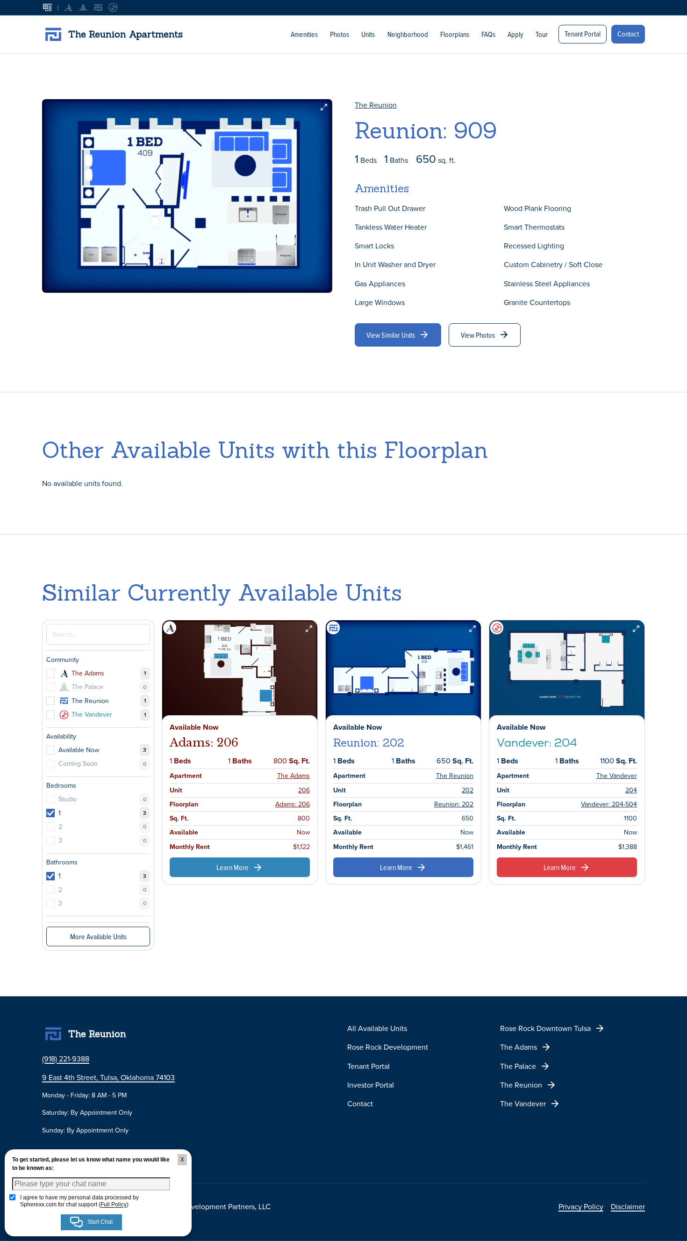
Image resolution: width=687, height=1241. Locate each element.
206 (304, 790)
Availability (61, 736)
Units (368, 34)
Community (62, 659)
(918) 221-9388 (65, 1058)
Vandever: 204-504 (609, 804)
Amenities (304, 34)
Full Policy (113, 1204)
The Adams (293, 775)
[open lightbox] (187, 196)
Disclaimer (628, 1206)
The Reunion (376, 105)
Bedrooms (61, 785)
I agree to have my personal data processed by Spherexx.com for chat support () (79, 1200)
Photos (339, 34)
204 (631, 790)
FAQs (488, 34)
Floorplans (454, 34)
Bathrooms (62, 862)
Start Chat (99, 1222)
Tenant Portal (583, 34)
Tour (542, 34)
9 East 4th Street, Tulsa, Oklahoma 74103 (108, 1077)
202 (467, 790)
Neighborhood (407, 34)
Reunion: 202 (453, 804)
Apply (515, 34)
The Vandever (616, 775)
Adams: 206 (292, 804)
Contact (628, 34)
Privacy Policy (580, 1206)
